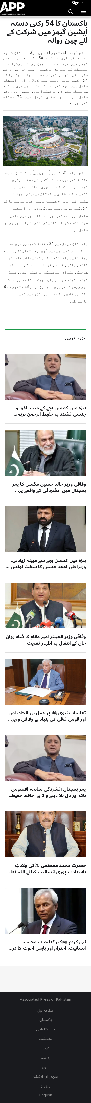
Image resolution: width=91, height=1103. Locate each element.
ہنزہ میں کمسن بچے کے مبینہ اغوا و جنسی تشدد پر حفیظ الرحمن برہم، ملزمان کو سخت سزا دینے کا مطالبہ (49, 414)
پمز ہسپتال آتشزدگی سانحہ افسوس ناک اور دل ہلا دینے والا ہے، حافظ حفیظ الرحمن (48, 795)
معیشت (45, 1038)
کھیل (46, 1048)
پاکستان (45, 1020)
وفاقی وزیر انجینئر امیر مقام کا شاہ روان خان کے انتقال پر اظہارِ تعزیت (46, 640)
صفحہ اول (45, 1010)
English (45, 1095)
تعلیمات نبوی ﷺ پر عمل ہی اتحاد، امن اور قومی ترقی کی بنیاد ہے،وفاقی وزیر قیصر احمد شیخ (47, 719)
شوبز (45, 1067)
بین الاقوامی (45, 1029)
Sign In (78, 3)
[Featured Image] (45, 377)
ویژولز (45, 1086)
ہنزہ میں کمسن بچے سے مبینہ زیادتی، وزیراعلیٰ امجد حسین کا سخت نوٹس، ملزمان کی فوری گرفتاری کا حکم (47, 567)
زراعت (46, 1057)
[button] (70, 11)
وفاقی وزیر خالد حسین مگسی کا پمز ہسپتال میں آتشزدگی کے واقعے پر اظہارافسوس (49, 490)
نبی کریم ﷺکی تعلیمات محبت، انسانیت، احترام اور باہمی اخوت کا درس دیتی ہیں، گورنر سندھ (46, 948)
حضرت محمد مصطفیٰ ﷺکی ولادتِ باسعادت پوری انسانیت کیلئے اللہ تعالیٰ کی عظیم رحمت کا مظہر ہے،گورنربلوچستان (45, 875)
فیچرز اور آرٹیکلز (45, 1076)
